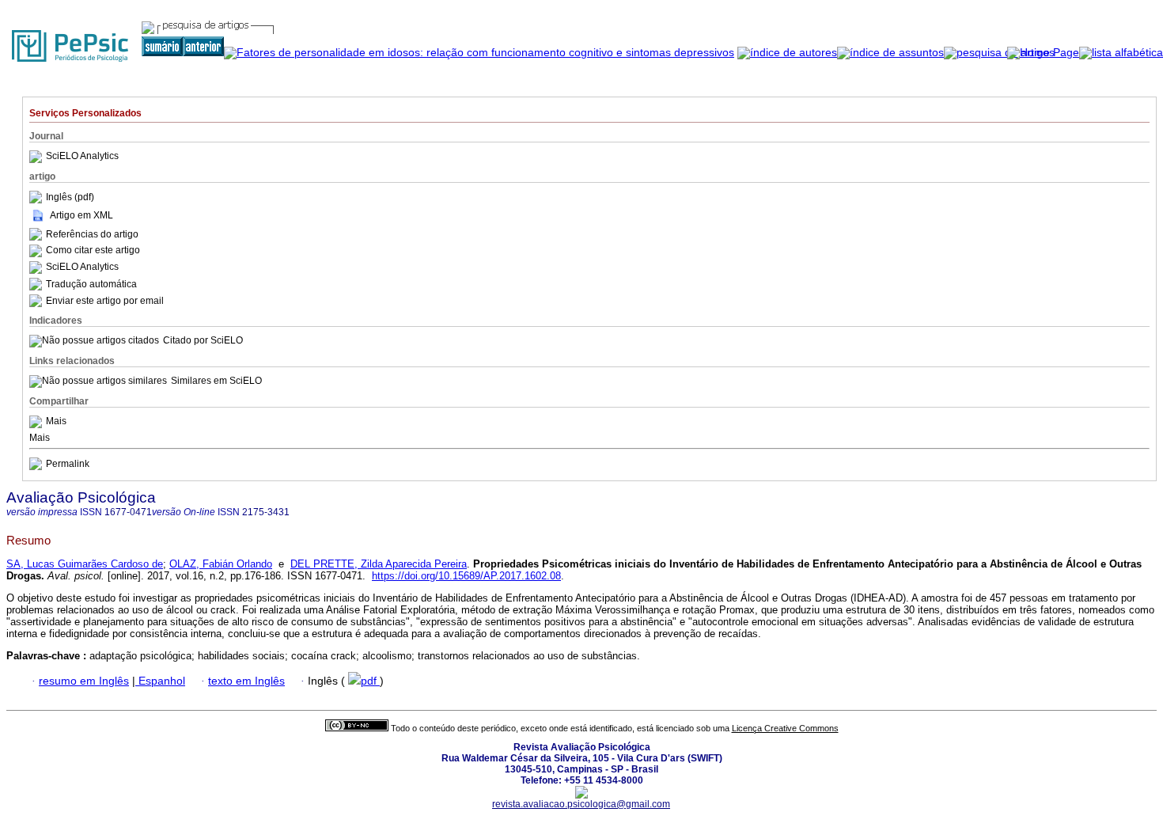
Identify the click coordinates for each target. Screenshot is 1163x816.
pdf (370, 681)
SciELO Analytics (82, 156)
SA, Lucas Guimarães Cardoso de (84, 564)
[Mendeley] (37, 421)
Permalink (67, 463)
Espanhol (160, 681)
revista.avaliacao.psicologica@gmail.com (581, 804)
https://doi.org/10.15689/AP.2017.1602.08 (466, 576)
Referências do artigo (92, 234)
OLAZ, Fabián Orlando (220, 564)
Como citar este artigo (93, 250)
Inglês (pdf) (70, 197)
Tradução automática (91, 284)
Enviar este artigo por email (105, 300)
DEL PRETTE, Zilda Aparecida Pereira (378, 564)
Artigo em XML (81, 215)
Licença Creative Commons (785, 728)
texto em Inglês (246, 681)
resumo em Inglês (84, 681)
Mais (56, 421)
